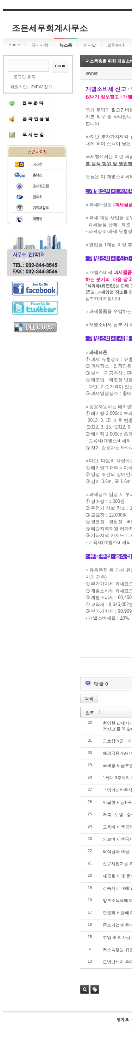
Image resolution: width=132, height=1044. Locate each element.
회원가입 (18, 87)
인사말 (89, 45)
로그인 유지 (24, 76)
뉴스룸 (65, 45)
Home (14, 44)
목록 (89, 698)
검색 (84, 989)
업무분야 (115, 45)
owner (92, 73)
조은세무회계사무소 (50, 28)
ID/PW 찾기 (41, 87)
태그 (94, 989)
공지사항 (39, 45)
